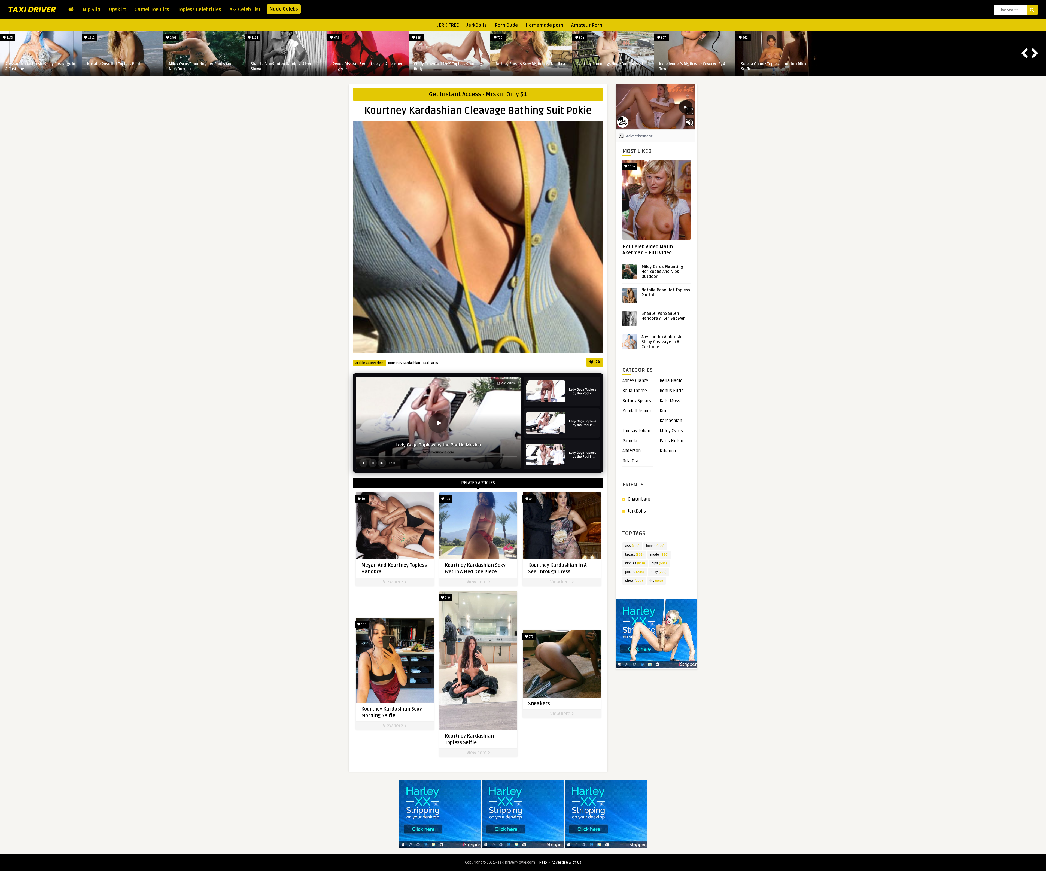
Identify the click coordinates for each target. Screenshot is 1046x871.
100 (363, 624)
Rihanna (668, 451)
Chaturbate (639, 499)
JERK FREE (448, 25)
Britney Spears (636, 401)
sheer (634, 581)
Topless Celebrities (199, 10)
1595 (336, 37)
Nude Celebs (283, 9)
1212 (254, 37)
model (659, 555)
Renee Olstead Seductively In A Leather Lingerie (531, 66)
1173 (172, 37)
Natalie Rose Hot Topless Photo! (279, 64)
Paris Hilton (671, 441)
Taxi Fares (430, 363)
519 (9, 37)
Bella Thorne (634, 391)
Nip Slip (91, 10)
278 (530, 636)
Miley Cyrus (671, 431)
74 (597, 362)
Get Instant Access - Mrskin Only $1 (478, 94)
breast (634, 555)
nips (659, 563)
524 (744, 37)
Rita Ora (630, 461)
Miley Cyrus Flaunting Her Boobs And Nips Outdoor (364, 66)
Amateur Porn (586, 25)
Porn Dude (506, 25)
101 (364, 499)
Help (543, 862)
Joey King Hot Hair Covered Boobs (116, 64)
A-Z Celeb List (245, 10)
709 (663, 37)
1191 (418, 37)
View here (393, 582)
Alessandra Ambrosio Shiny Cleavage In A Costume (204, 66)
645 (500, 37)
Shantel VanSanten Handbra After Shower (444, 66)
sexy (659, 572)
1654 (631, 166)
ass (632, 546)
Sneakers (539, 703)
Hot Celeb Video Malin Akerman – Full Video (647, 250)
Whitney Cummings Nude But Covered (774, 64)
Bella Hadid (671, 380)
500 (91, 37)
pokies (634, 572)
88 (530, 499)
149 (447, 597)
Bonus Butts (672, 391)
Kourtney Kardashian (404, 363)
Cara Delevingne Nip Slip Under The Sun (40, 64)
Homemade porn (544, 25)
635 (581, 37)
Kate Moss (670, 401)
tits (656, 581)
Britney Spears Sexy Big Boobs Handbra (694, 64)
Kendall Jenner (636, 411)
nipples (635, 563)
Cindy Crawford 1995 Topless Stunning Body (611, 66)
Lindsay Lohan (636, 431)
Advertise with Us (566, 862)
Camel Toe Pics (152, 10)
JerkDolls (477, 25)
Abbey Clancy (635, 380)
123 (447, 499)
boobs (655, 546)
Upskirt (117, 10)
